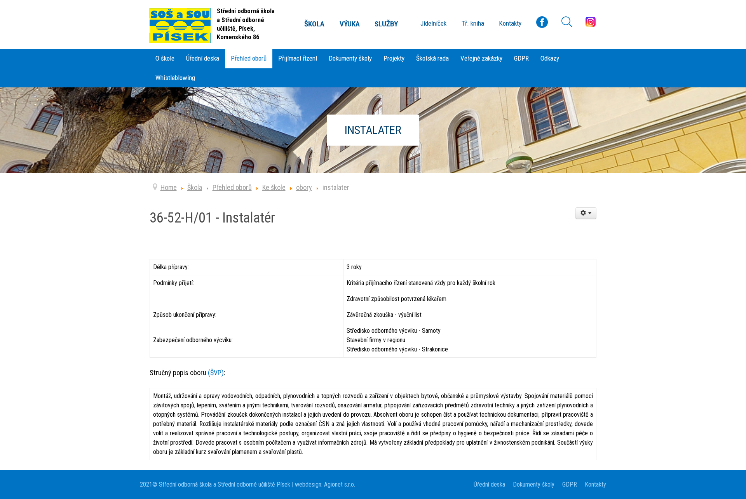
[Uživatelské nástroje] (586, 213)
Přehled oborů (249, 58)
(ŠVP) (216, 373)
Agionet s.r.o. (338, 484)
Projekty (393, 58)
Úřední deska (202, 58)
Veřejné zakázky (481, 58)
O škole (164, 58)
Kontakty (595, 484)
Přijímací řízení (297, 58)
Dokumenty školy (350, 58)
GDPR (521, 58)
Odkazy (549, 58)
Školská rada (432, 58)
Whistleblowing (175, 78)
